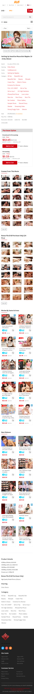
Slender (10, 106)
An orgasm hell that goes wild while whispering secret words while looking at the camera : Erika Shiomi (8, 394)
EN (30, 5)
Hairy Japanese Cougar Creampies (25, 471)
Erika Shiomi (11, 67)
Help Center (20, 5)
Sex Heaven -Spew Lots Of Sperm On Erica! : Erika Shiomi (8, 349)
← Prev (5, 28)
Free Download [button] (25, 51)
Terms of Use (4, 663)
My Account (19, 674)
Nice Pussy (19, 97)
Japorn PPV (20, 656)
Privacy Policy (5, 678)
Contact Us (19, 671)
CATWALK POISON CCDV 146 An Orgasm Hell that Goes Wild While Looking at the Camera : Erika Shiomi (7, 372)
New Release (6, 432)
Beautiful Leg (18, 76)
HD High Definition (23, 91)
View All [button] (4, 229)
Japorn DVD (4, 656)
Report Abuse (5, 674)
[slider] (12, 46)
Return (3, 676)
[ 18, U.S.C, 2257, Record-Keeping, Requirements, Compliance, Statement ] (17, 689)
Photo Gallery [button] (15, 51)
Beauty (20, 79)
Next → (29, 28)
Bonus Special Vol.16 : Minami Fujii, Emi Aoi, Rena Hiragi (25, 493)
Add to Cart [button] (10, 146)
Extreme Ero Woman (14, 85)
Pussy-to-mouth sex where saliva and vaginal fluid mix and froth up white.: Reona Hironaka (25, 538)
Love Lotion (25, 94)
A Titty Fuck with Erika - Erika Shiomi (25, 349)
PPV (10, 11)
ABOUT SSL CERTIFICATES (5, 643)
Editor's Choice (21, 82)
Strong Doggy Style (13, 109)
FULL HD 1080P (13, 88)
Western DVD (4, 659)
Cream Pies (11, 82)
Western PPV (20, 659)
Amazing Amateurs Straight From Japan (7, 493)
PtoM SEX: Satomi (23, 515)
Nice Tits (27, 97)
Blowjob (27, 79)
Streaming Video (20, 106)
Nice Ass (10, 97)
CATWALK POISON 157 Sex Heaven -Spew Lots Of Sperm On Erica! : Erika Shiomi (25, 327)
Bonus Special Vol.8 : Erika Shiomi (7, 326)
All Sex (10, 76)
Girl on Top (23, 88)
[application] (17, 40)
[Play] (17, 39)
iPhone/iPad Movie (13, 94)
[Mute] (27, 46)
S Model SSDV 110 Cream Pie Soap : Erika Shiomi (8, 417)
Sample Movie (12, 103)
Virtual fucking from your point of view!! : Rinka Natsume (7, 448)
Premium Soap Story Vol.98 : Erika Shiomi (24, 417)
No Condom (11, 100)
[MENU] (32, 21)
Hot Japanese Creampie (6, 471)
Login (3, 5)
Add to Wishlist (24, 146)
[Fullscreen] (30, 46)
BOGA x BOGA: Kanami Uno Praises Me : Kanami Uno (25, 448)
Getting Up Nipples (13, 73)
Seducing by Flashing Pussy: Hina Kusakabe (7, 516)
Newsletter (20, 663)
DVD (2, 11)
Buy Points (11, 5)
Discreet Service (20, 676)
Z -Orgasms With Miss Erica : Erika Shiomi (25, 394)
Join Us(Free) (20, 661)
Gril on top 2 (11, 91)
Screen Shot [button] (7, 51)
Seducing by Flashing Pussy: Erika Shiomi (24, 372)
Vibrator (24, 109)
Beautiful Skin (12, 79)
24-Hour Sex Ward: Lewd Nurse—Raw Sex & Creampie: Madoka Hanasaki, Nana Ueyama (8, 538)
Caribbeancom (12, 70)
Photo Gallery (21, 100)
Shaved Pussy (23, 103)
